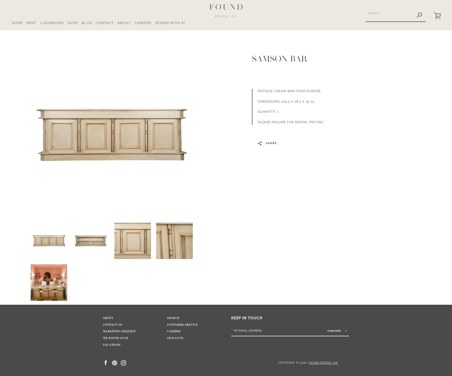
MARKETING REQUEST (119, 331)
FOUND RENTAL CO (323, 362)
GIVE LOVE (175, 338)
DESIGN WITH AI (170, 23)
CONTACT (105, 23)
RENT (32, 23)
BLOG (87, 23)
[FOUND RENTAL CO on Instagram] (123, 363)
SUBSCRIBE (334, 331)
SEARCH (173, 318)
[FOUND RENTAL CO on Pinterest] (114, 363)
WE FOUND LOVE (115, 338)
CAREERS (142, 23)
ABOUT (124, 23)
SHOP (72, 23)
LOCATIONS (112, 344)
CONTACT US (112, 324)
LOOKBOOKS (52, 23)
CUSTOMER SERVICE (182, 324)
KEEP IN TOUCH (246, 318)
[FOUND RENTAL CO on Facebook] (105, 363)
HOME (17, 23)
